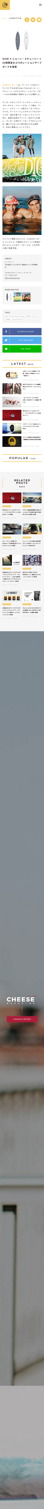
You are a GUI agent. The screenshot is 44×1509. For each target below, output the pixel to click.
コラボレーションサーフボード (14, 320)
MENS (25, 76)
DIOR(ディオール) (10, 85)
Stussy (22, 316)
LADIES (25, 380)
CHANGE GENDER (22, 1019)
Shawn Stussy (14, 316)
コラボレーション (31, 316)
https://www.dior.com (12, 278)
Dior (7, 316)
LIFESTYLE (15, 18)
